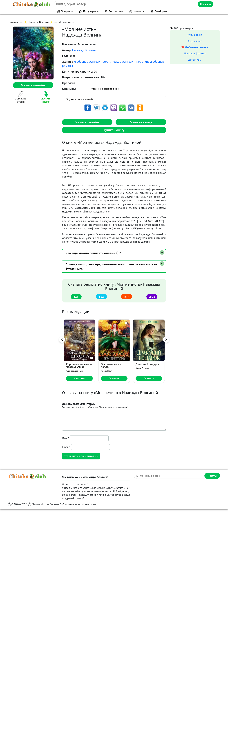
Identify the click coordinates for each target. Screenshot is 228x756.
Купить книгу (114, 130)
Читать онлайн (33, 85)
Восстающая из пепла (76, 365)
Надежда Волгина (84, 50)
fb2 (101, 296)
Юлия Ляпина (108, 368)
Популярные (90, 11)
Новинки (139, 11)
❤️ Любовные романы (194, 47)
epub (152, 296)
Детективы (194, 59)
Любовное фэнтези (87, 61)
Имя (65, 438)
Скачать (79, 378)
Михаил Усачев (143, 371)
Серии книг (195, 41)
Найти (205, 4)
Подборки (160, 11)
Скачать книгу (141, 122)
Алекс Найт (72, 371)
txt (76, 296)
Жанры (65, 11)
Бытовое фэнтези (195, 53)
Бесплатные (116, 11)
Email (66, 447)
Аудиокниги (195, 35)
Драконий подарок (113, 364)
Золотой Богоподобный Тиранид (145, 365)
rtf (126, 296)
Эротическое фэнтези (118, 61)
